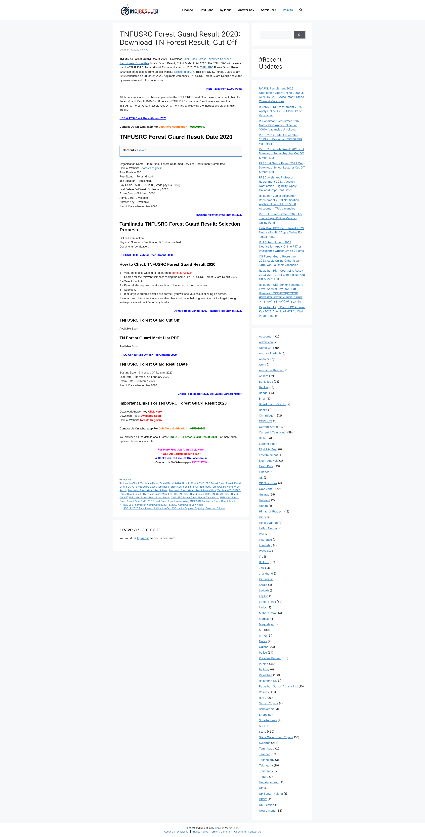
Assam (263, 376)
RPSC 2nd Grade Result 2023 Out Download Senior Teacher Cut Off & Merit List (281, 153)
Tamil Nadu (266, 748)
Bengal (263, 393)
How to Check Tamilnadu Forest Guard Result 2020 (152, 483)
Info (261, 534)
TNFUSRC (206, 67)
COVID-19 (265, 421)
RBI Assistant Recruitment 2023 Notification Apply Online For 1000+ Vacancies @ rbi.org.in (280, 125)
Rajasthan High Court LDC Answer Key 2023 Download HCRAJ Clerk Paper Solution (282, 311)
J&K (261, 568)
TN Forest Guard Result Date (194, 494)
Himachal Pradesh (271, 511)
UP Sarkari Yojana (271, 793)
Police (263, 652)
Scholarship (266, 709)
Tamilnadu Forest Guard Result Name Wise (192, 490)
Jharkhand (266, 573)
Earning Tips (267, 443)
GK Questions (268, 483)
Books (263, 410)
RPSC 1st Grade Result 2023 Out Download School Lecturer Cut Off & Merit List (282, 167)
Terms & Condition (221, 831)
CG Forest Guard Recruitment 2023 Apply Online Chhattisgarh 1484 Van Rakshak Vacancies (280, 261)
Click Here (155, 411)
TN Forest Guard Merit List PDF (160, 494)
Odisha (263, 647)
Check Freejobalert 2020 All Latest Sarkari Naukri (210, 393)
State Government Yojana (276, 737)
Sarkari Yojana (268, 703)
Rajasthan (265, 675)
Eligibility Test (268, 449)
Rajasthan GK (268, 680)
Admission (266, 342)
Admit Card (268, 10)
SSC (262, 726)
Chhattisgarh (267, 415)
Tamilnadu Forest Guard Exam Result (178, 486)
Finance (187, 10)
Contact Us (254, 831)
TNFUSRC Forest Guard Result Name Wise (164, 501)
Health (263, 505)
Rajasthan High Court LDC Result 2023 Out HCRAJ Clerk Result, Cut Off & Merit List (282, 275)
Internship (265, 545)
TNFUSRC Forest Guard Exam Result (149, 497)
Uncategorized (269, 782)
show (142, 150)
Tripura (263, 776)
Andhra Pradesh (270, 353)
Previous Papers (270, 658)
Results (288, 10)
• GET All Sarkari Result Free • (181, 454)
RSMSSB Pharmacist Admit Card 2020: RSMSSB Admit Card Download (163, 504)
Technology (266, 759)
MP (261, 630)
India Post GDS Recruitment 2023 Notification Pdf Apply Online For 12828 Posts (281, 232)
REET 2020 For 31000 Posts (224, 88)
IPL (261, 556)
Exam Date (266, 466)
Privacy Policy (200, 831)
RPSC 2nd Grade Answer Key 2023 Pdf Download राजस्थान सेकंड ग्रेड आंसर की (280, 139)
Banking (264, 387)
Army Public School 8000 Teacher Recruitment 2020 (208, 310)
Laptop (263, 596)
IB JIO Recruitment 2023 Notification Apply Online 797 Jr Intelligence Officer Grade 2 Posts (281, 246)
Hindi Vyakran (268, 522)
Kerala (263, 584)
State (262, 731)
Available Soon (151, 415)
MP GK (263, 635)
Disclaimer (183, 831)
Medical (264, 618)
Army (262, 364)
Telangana (266, 765)
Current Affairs (269, 426)
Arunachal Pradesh (271, 370)
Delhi (262, 438)
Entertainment (268, 455)
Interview (265, 551)
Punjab (263, 664)
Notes (263, 641)
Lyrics (263, 607)
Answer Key (246, 10)
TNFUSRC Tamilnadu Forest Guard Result (212, 501)
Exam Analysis (268, 460)
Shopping (265, 714)
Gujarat (264, 494)
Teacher (264, 754)
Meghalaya (266, 624)
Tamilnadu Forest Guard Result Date (147, 490)
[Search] (299, 35)
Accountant (266, 336)
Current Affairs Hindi (272, 432)
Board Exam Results (272, 404)
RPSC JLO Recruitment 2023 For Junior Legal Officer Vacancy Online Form (280, 218)
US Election (266, 805)
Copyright (240, 831)
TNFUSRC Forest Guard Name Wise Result (194, 497)
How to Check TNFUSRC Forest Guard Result (207, 483)
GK (261, 477)
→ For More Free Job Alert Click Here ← (181, 449)
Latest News (267, 601)
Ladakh (264, 590)
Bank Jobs (266, 381)
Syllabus (225, 10)
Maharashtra (267, 613)
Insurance (265, 539)
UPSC (263, 799)
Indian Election (268, 528)
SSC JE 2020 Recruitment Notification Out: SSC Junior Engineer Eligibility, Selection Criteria (174, 508)
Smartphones (268, 720)
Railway (264, 669)
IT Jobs (264, 562)
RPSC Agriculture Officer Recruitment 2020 (148, 354)
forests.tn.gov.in (184, 71)
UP (261, 788)
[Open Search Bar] (300, 10)
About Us (169, 831)
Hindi (262, 517)
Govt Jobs (206, 10)
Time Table (266, 771)
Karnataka (266, 579)
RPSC (262, 697)
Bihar (262, 398)
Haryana (264, 500)
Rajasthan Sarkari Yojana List (278, 686)
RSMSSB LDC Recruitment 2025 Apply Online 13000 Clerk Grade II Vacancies (281, 111)
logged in (143, 538)
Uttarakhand (267, 810)
